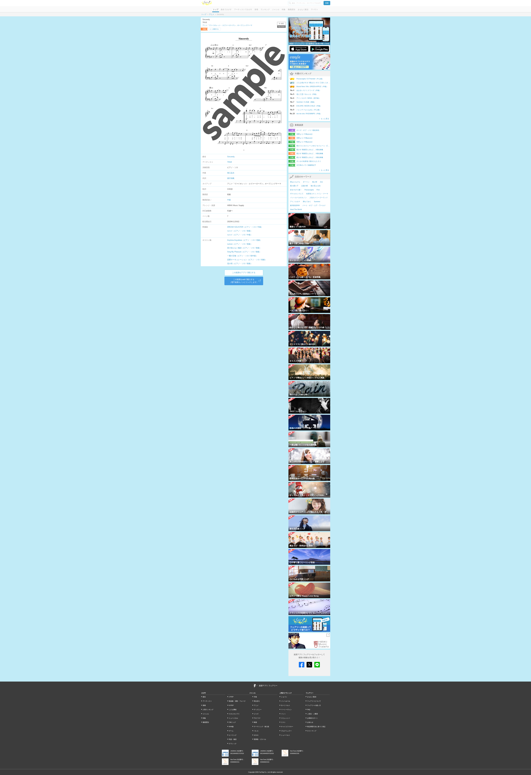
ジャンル (275, 9)
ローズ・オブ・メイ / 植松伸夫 (307, 130)
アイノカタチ (295, 202)
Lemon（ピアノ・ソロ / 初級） (239, 244)
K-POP (231, 705)
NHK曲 (231, 726)
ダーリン (306, 182)
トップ (215, 9)
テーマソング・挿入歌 (261, 726)
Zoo (321, 182)
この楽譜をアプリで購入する (243, 272)
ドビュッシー (285, 718)
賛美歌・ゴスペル (260, 739)
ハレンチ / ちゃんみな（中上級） (308, 110)
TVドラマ (257, 718)
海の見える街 (316, 186)
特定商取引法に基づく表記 (316, 726)
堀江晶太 (230, 173)
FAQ (308, 709)
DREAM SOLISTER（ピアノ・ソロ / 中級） (245, 227)
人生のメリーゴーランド (318, 198)
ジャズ (256, 714)
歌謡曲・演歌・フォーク (237, 701)
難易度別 (291, 9)
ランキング (265, 9)
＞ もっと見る (324, 119)
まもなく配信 (303, 9)
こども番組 (232, 709)
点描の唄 (304, 186)
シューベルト (285, 735)
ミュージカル (233, 718)
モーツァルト (285, 705)
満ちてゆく (307, 202)
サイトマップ (311, 731)
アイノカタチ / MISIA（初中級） (308, 98)
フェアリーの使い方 (314, 705)
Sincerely (231, 157)
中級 (229, 200)
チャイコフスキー (287, 726)
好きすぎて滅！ (296, 190)
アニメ (211, 14)
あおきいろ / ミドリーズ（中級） (308, 90)
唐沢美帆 (230, 178)
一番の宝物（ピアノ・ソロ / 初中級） (242, 256)
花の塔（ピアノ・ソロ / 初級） (239, 263)
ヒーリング (232, 735)
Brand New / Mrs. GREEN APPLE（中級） (312, 86)
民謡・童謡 (232, 739)
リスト (283, 722)
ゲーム (231, 731)
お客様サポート (312, 718)
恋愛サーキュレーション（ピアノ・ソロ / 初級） (247, 260)
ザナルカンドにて (296, 194)
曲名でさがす (226, 9)
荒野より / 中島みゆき (304, 134)
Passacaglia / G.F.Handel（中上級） (310, 79)
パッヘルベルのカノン (298, 198)
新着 (256, 9)
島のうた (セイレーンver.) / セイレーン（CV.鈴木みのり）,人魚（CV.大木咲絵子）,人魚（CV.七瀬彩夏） (313, 146)
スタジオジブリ (234, 714)
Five (318, 190)
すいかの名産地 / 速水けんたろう (308, 161)
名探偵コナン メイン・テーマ (317, 194)
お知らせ (310, 722)
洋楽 (255, 697)
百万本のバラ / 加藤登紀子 (306, 165)
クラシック (232, 743)
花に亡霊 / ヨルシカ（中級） (307, 94)
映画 (255, 722)
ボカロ (256, 735)
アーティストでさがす (243, 9)
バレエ (256, 731)
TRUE (229, 162)
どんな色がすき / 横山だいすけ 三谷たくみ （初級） (313, 83)
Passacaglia (309, 190)
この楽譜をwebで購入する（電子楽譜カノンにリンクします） (243, 280)
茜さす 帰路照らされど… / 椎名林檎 (309, 150)
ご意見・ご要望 (312, 714)
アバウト (314, 9)
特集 (283, 9)
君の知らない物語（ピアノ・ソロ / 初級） (244, 248)
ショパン (284, 697)
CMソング (232, 722)
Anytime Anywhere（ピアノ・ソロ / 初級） (244, 240)
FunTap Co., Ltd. (264, 772)
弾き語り (257, 701)
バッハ (283, 714)
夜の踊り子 (294, 186)
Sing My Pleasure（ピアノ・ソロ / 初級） (244, 252)
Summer (317, 202)
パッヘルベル (285, 701)
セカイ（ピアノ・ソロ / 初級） (239, 231)
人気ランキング (208, 709)
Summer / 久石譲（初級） (306, 102)
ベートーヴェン (286, 709)
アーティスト (207, 701)
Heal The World (296, 209)
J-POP (231, 697)
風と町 (314, 182)
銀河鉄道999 (295, 205)
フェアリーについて (314, 701)
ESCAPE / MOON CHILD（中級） (309, 106)
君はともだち (295, 182)
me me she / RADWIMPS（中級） (309, 114)
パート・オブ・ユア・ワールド (314, 205)
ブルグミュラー (286, 731)
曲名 (204, 697)
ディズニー (257, 709)
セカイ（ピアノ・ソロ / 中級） (239, 235)
